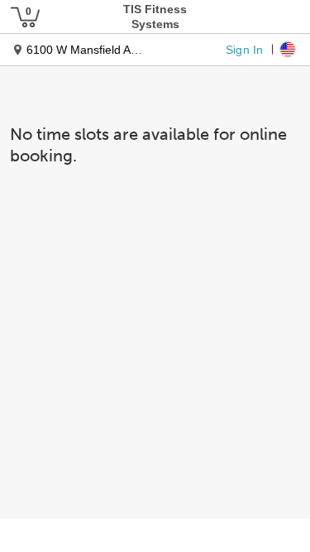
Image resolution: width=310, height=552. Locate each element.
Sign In (244, 48)
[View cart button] (25, 16)
